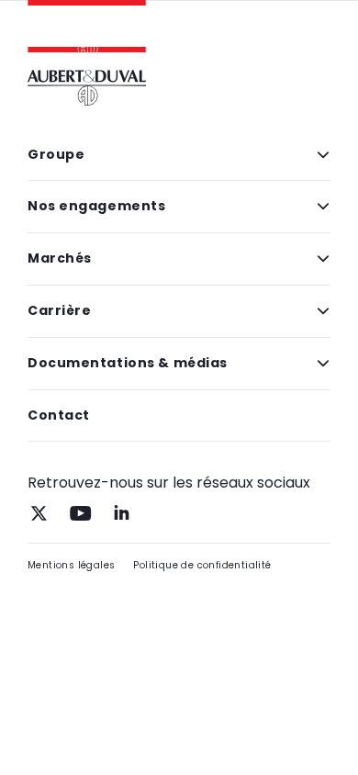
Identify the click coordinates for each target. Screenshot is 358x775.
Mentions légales (71, 565)
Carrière (59, 310)
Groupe (56, 154)
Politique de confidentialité (202, 565)
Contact (59, 415)
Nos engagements (96, 206)
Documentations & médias (128, 363)
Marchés (60, 258)
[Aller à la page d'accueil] (87, 32)
